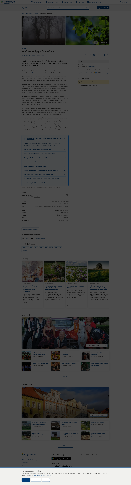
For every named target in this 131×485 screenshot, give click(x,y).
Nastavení (46, 480)
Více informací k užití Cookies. (42, 475)
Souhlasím (26, 480)
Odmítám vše (36, 480)
